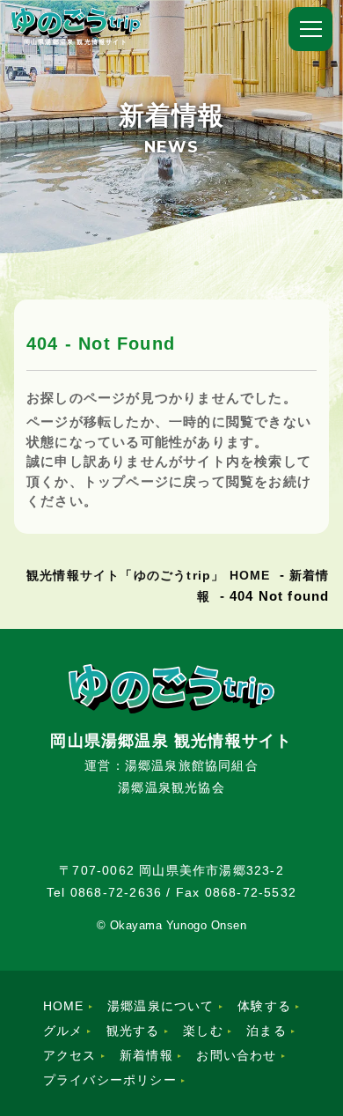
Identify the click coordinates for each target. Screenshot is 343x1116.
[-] (310, 29)
